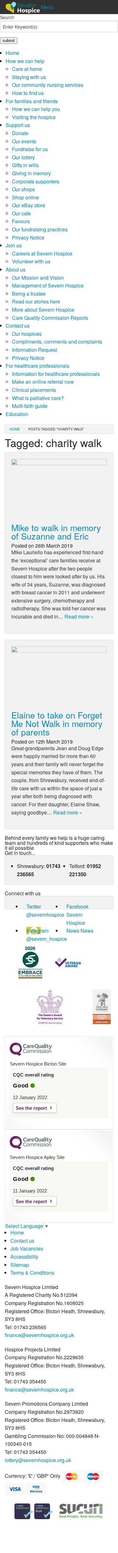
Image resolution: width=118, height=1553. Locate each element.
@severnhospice (45, 914)
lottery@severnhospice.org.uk (38, 1460)
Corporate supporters (35, 181)
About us (15, 269)
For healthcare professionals (37, 365)
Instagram (37, 930)
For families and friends (32, 101)
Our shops (23, 189)
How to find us (28, 93)
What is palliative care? (38, 398)
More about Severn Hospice (43, 309)
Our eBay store (28, 205)
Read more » (79, 616)
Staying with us (29, 77)
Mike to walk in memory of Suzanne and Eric (56, 531)
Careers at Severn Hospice (42, 253)
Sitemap (19, 1264)
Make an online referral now (43, 381)
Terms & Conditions (32, 1272)
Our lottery (23, 157)
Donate (20, 133)
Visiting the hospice (34, 117)
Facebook (77, 906)
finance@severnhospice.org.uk (39, 1335)
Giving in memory (31, 173)
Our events (24, 141)
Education (17, 414)
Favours (21, 221)
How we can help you (36, 109)
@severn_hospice (46, 938)
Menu (47, 7)
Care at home (27, 68)
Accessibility (24, 1256)
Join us (14, 245)
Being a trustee (29, 293)
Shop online (25, 197)
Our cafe (21, 213)
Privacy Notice (28, 237)
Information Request (34, 349)
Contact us (18, 325)
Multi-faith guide (30, 405)
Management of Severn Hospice (48, 285)
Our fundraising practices (40, 229)
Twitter (33, 906)
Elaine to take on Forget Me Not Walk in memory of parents (57, 723)
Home (12, 52)
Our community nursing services (47, 84)
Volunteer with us (31, 261)
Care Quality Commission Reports (50, 317)
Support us (18, 125)
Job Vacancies (26, 1248)
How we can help (25, 61)
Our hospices (27, 333)
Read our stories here (36, 301)
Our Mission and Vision (38, 277)
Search (7, 17)
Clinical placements (34, 389)
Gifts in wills (25, 165)
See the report (31, 1108)
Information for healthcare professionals (56, 373)
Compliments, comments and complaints (57, 341)
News (72, 930)
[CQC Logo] (31, 1054)
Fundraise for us (30, 149)
